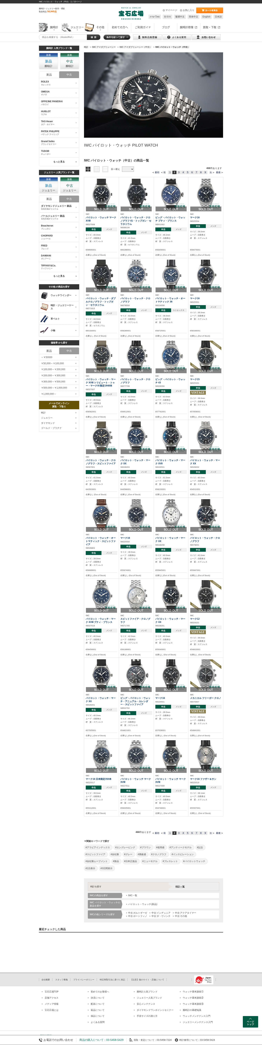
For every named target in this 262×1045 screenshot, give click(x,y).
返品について (98, 1010)
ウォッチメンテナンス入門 (196, 1016)
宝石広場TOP (51, 991)
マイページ (171, 10)
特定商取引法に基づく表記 (112, 979)
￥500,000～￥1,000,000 (54, 387)
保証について (98, 1016)
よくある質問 (98, 1022)
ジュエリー (47, 418)
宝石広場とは (51, 1010)
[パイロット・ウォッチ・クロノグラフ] (136, 275)
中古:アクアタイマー (185, 913)
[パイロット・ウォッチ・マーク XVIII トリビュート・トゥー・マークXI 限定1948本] (101, 356)
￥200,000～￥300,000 (53, 375)
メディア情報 (51, 1004)
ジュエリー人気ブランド (149, 997)
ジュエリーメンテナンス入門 (198, 1022)
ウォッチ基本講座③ (193, 1004)
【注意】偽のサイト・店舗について (147, 979)
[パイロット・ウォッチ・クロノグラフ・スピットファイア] (101, 437)
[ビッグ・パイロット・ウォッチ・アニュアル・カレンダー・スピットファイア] (136, 674)
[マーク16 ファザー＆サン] (205, 755)
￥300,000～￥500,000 (53, 381)
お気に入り (188, 10)
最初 (157, 172)
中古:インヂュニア (161, 913)
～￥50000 (46, 357)
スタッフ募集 (61, 979)
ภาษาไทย (155, 16)
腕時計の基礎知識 (192, 1010)
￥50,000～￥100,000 (52, 363)
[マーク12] (205, 595)
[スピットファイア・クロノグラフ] (136, 595)
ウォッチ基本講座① (193, 991)
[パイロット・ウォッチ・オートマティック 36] (171, 275)
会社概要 (45, 979)
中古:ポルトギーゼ (137, 913)
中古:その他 (181, 916)
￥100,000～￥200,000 (53, 369)
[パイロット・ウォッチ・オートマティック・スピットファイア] (101, 514)
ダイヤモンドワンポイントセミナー (155, 1010)
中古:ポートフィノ (137, 916)
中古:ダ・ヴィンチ (161, 916)
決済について (98, 997)
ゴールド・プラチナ (51, 428)
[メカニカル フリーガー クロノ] (205, 674)
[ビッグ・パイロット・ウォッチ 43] (171, 356)
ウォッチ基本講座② (193, 997)
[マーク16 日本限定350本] (101, 755)
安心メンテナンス (146, 1004)
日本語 (218, 16)
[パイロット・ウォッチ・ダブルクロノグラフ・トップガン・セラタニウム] (101, 275)
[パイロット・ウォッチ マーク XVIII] (101, 194)
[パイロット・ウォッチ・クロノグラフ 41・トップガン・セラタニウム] (136, 194)
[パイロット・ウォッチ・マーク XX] (136, 437)
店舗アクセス (51, 997)
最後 (218, 172)
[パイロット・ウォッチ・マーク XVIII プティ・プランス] (101, 595)
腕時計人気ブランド (147, 991)
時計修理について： (189, 1040)
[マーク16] (205, 194)
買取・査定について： (145, 1040)
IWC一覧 (132, 895)
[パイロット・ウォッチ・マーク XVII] (171, 437)
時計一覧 (180, 886)
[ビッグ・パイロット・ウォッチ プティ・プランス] (171, 194)
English (206, 16)
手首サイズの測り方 (147, 1016)
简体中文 (193, 16)
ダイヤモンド (48, 423)
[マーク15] (205, 356)
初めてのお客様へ (100, 991)
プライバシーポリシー (83, 979)
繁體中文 (180, 16)
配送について (98, 1004)
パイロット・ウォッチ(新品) (142, 904)
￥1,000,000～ (48, 394)
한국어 (167, 16)
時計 (43, 412)
